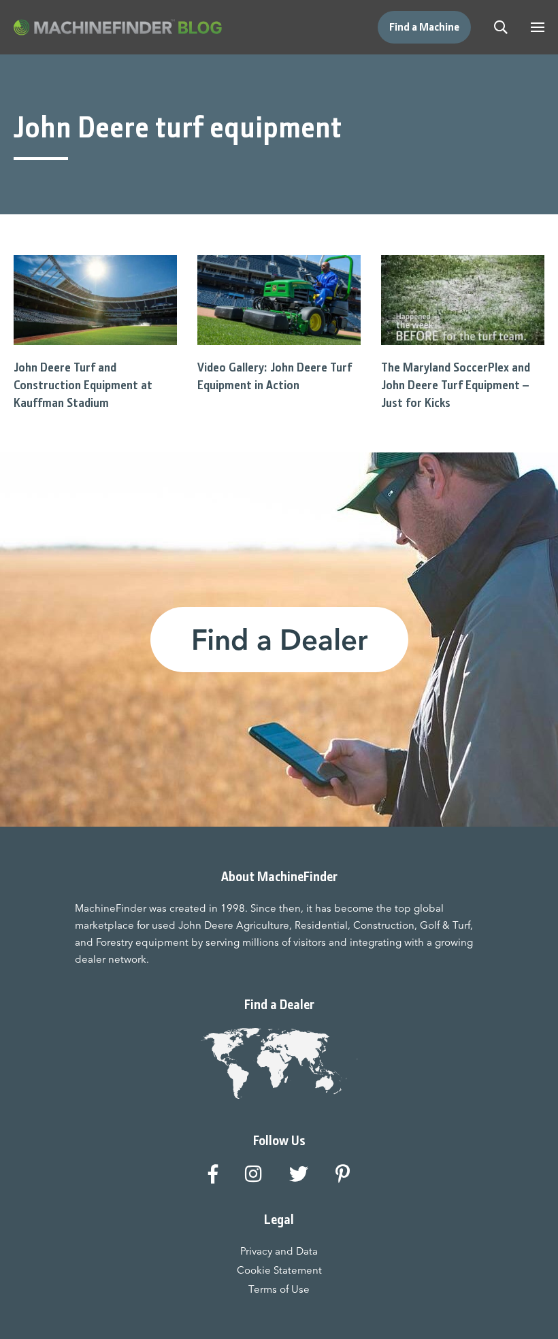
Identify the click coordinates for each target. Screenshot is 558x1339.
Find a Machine (424, 26)
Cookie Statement (279, 1269)
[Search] (500, 27)
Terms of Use (279, 1289)
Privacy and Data (279, 1250)
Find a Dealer (279, 639)
